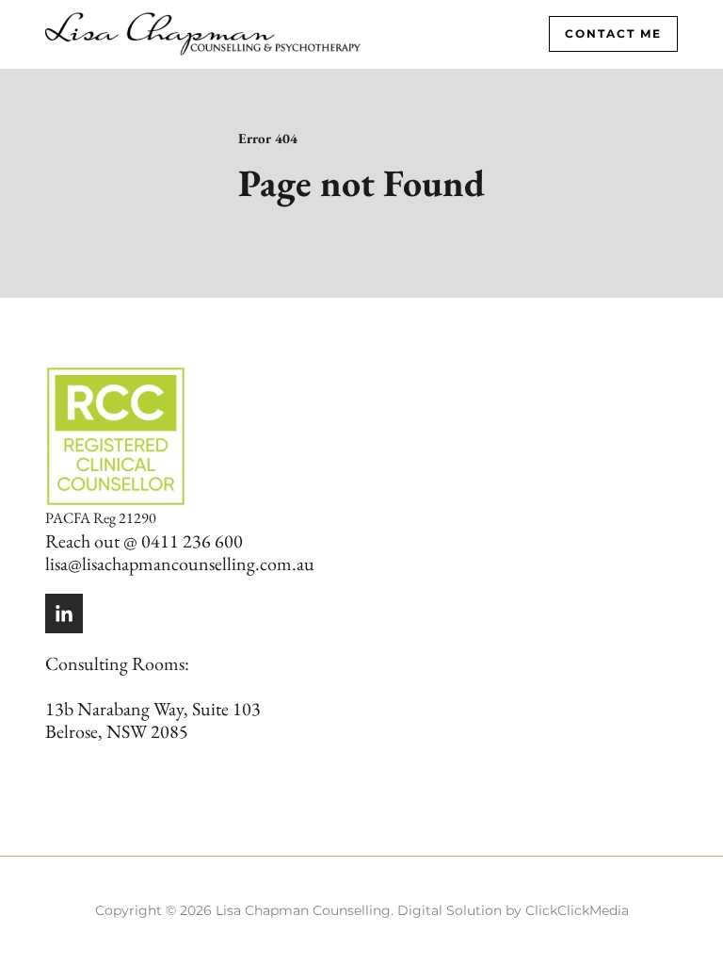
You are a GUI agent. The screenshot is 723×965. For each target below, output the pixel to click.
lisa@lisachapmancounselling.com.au (179, 563)
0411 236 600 (192, 541)
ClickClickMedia (577, 910)
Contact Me (613, 33)
